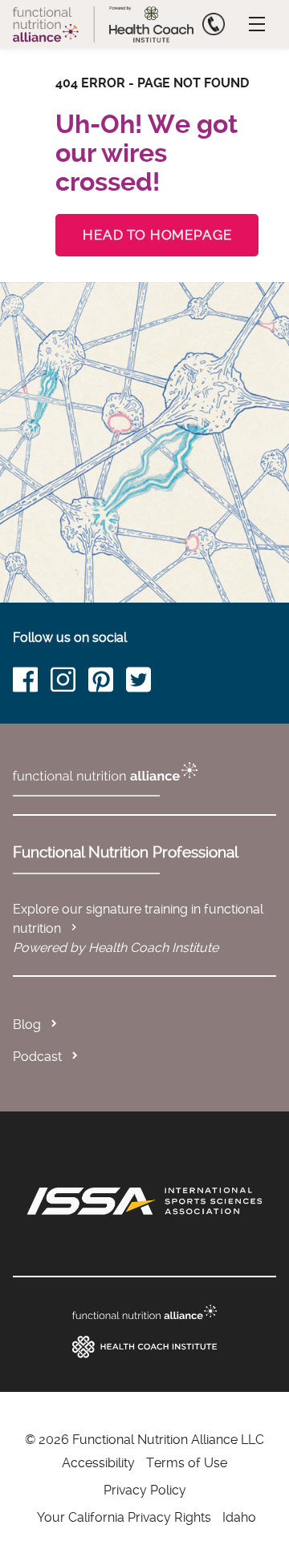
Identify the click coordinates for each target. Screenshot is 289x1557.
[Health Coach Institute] (144, 1347)
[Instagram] (69, 682)
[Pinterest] (107, 682)
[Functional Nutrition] (144, 1312)
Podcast (37, 1056)
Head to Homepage (157, 235)
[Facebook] (32, 682)
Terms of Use (186, 1462)
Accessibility (98, 1462)
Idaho (239, 1517)
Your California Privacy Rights (124, 1517)
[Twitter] (145, 682)
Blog (27, 1024)
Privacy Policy (145, 1490)
